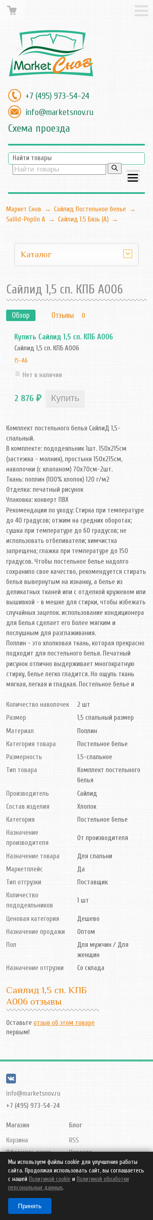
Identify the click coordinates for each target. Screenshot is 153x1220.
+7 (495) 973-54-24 (57, 96)
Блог (75, 1125)
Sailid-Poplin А (25, 219)
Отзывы (62, 315)
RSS (74, 1140)
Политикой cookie (50, 1179)
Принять (30, 1206)
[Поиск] (115, 168)
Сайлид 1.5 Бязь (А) (83, 219)
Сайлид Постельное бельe (90, 209)
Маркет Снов (23, 209)
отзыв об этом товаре (64, 1023)
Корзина (17, 1140)
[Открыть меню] (133, 176)
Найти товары (32, 158)
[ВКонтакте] (11, 1081)
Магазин (17, 1125)
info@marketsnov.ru (59, 112)
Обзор (21, 315)
